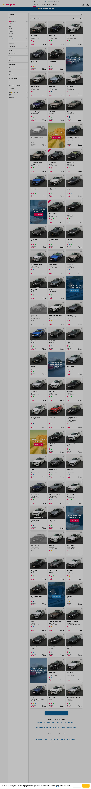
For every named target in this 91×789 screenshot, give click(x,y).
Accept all (86, 785)
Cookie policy (57, 786)
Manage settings (77, 785)
